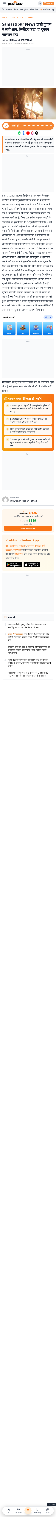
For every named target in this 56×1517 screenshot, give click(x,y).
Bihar (21, 17)
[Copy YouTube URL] (28, 133)
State (13, 17)
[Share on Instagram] (32, 133)
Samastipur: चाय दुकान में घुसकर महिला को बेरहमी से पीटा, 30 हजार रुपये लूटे (28, 420)
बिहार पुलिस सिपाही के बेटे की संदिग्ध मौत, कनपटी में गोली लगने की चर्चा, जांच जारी (29, 431)
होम (3, 9)
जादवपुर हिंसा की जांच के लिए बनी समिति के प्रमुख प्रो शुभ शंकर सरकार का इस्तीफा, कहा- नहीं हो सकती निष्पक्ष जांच (29, 649)
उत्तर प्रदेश (24, 9)
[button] (28, 103)
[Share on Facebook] (23, 133)
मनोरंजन (22, 545)
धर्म (43, 545)
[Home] (15, 3)
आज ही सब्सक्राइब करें (28, 528)
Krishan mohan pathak (20, 40)
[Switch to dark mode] (40, 3)
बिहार (16, 9)
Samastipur (32, 17)
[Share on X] (36, 133)
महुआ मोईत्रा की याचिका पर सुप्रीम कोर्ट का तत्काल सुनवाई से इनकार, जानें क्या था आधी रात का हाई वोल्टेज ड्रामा (29, 662)
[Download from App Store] (32, 564)
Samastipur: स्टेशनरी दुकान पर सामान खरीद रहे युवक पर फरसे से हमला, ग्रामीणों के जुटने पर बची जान (30, 442)
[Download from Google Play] (14, 564)
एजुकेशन (13, 545)
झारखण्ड (9, 9)
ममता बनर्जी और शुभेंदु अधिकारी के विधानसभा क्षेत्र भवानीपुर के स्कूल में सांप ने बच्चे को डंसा (27, 626)
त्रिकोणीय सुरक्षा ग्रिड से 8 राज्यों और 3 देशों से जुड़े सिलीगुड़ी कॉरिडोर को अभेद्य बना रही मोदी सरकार (28, 674)
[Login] (28, 1510)
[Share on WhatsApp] (19, 133)
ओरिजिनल (46, 9)
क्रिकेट (9, 550)
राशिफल (17, 550)
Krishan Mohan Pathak (25, 500)
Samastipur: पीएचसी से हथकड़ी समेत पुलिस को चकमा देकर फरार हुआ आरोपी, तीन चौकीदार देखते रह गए (30, 408)
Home (4, 17)
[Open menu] (4, 3)
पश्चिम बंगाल (34, 9)
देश (7, 545)
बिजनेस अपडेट (34, 545)
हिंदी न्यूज (19, 553)
